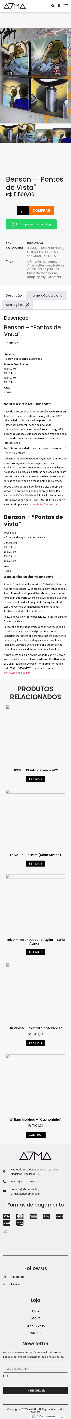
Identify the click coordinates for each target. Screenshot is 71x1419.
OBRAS (52, 252)
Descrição (14, 295)
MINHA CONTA (35, 1325)
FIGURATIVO (36, 252)
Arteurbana (47, 261)
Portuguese (46, 1416)
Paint (42, 269)
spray (41, 277)
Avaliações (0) (17, 305)
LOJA (35, 1311)
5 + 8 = (6, 1375)
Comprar (41, 210)
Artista (32, 265)
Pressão (33, 273)
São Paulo (49, 273)
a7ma (32, 261)
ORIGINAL (34, 256)
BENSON (43, 248)
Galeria (58, 265)
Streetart (54, 277)
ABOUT (35, 1318)
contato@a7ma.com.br (43, 504)
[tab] (14, 295)
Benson (45, 265)
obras (32, 269)
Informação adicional (46, 295)
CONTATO (35, 1332)
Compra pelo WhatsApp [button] (35, 224)
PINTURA (49, 256)
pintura (53, 269)
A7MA (31, 248)
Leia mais (35, 779)
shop (31, 277)
